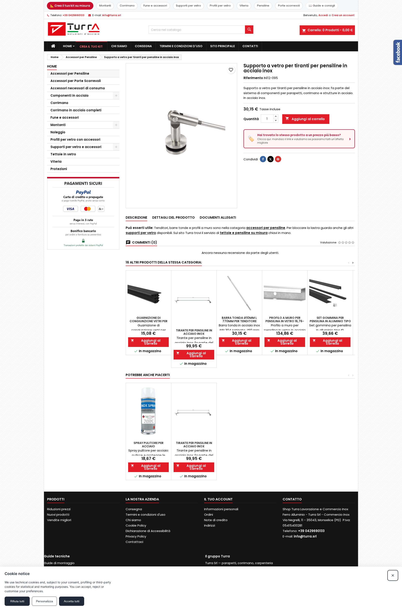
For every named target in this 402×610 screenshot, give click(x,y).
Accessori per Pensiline (69, 73)
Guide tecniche (57, 556)
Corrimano (127, 6)
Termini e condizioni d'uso (181, 46)
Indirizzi (209, 525)
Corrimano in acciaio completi (75, 110)
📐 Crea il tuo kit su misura (70, 6)
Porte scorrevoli (289, 6)
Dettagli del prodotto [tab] (173, 217)
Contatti (250, 46)
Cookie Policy (136, 525)
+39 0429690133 (73, 15)
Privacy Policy (136, 536)
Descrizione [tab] (136, 217)
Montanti (105, 6)
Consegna (143, 46)
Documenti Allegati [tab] (218, 217)
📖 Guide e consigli (322, 6)
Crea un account (343, 15)
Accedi (323, 15)
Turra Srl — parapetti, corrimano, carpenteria (239, 563)
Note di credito (216, 520)
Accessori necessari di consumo (77, 88)
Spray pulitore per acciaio (149, 444)
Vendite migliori (59, 520)
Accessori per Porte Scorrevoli (75, 81)
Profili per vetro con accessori (75, 139)
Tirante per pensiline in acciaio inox (194, 332)
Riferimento (253, 78)
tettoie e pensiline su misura (244, 233)
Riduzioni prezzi (59, 509)
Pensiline (263, 6)
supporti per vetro (141, 233)
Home (67, 46)
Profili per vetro (220, 6)
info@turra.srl (111, 15)
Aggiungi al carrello (305, 119)
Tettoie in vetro (63, 154)
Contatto (292, 499)
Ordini (208, 514)
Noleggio (57, 132)
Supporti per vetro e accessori (75, 147)
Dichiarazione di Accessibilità (148, 531)
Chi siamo (119, 46)
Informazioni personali (221, 509)
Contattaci (134, 542)
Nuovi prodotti (58, 514)
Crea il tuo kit (91, 46)
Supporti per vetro (188, 6)
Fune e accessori (155, 6)
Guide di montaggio (59, 563)
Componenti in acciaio (69, 95)
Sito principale (222, 46)
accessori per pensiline (265, 228)
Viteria (244, 6)
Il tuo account (218, 499)
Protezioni (58, 169)
